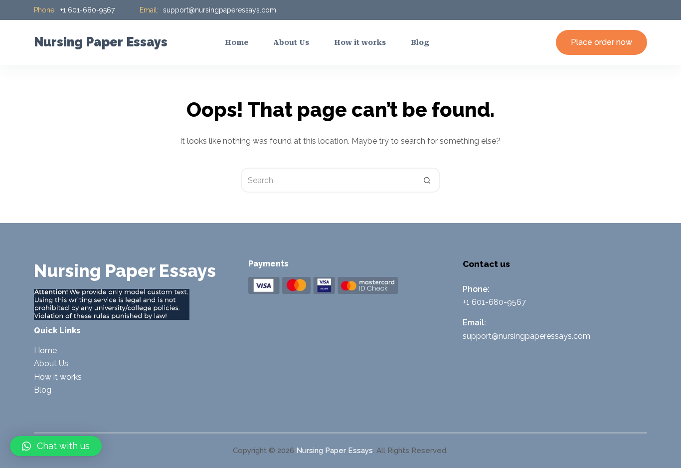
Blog (42, 390)
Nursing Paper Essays (101, 41)
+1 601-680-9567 (87, 10)
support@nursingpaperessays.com (219, 10)
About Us (51, 363)
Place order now (601, 42)
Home (45, 350)
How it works (58, 377)
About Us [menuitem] (291, 42)
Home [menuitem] (236, 42)
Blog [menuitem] (420, 42)
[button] (56, 446)
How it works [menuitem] (360, 42)
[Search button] (427, 180)
